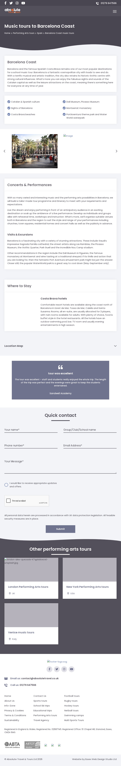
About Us (9, 700)
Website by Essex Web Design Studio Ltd (94, 759)
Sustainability (11, 720)
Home (7, 33)
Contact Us (39, 695)
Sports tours (40, 700)
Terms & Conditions (15, 715)
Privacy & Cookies (14, 710)
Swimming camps (74, 715)
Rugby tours (70, 700)
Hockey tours (71, 705)
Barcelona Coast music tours (59, 33)
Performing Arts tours (23, 33)
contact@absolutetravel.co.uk (34, 678)
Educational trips (42, 710)
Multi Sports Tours (74, 720)
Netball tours (71, 710)
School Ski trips (41, 705)
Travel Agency (41, 720)
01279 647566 (108, 3)
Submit (60, 529)
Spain (39, 33)
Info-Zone (9, 705)
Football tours (72, 695)
